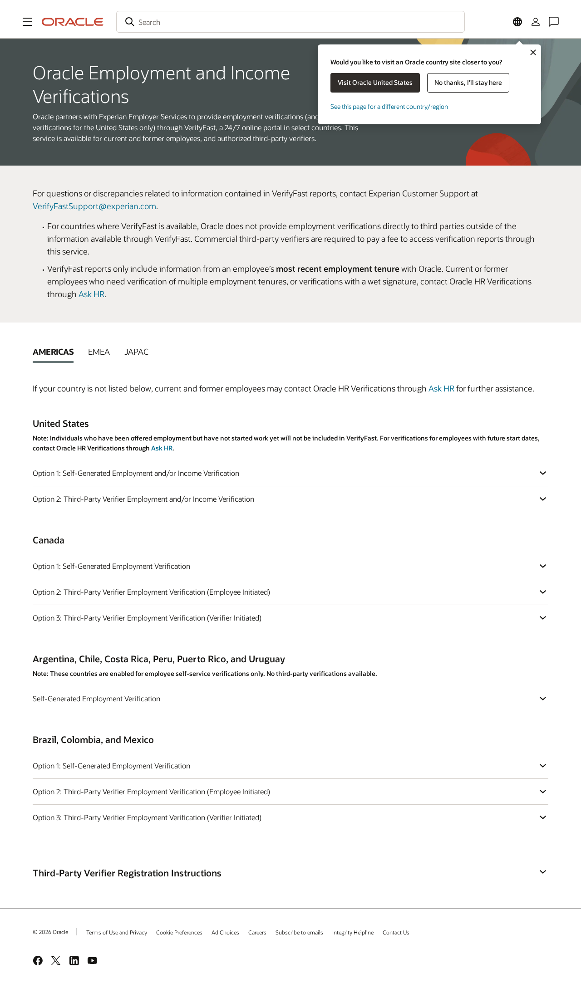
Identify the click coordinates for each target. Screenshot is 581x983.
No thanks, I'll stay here (468, 82)
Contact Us (396, 932)
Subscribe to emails (299, 932)
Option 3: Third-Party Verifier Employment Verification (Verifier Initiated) (147, 617)
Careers (257, 932)
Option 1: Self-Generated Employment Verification (111, 566)
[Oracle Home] (72, 22)
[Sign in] (535, 21)
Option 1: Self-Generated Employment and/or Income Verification (136, 473)
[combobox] (290, 22)
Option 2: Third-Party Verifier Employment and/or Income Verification (143, 499)
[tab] (53, 352)
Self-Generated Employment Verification (96, 698)
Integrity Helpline (353, 932)
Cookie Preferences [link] (179, 932)
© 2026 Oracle (50, 931)
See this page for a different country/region (389, 106)
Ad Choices (225, 932)
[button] (27, 21)
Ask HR (91, 294)
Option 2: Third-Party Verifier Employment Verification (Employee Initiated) (151, 592)
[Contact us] (553, 21)
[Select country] (517, 21)
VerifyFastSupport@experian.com (94, 206)
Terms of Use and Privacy (116, 932)
